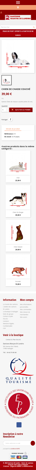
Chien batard (18, 247)
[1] (33, 443)
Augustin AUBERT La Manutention (21, 466)
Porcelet (18, 281)
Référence (8, 134)
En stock (7, 137)
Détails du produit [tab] (13, 129)
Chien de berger (18, 212)
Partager (10, 119)
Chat (18, 178)
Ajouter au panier (20, 110)
